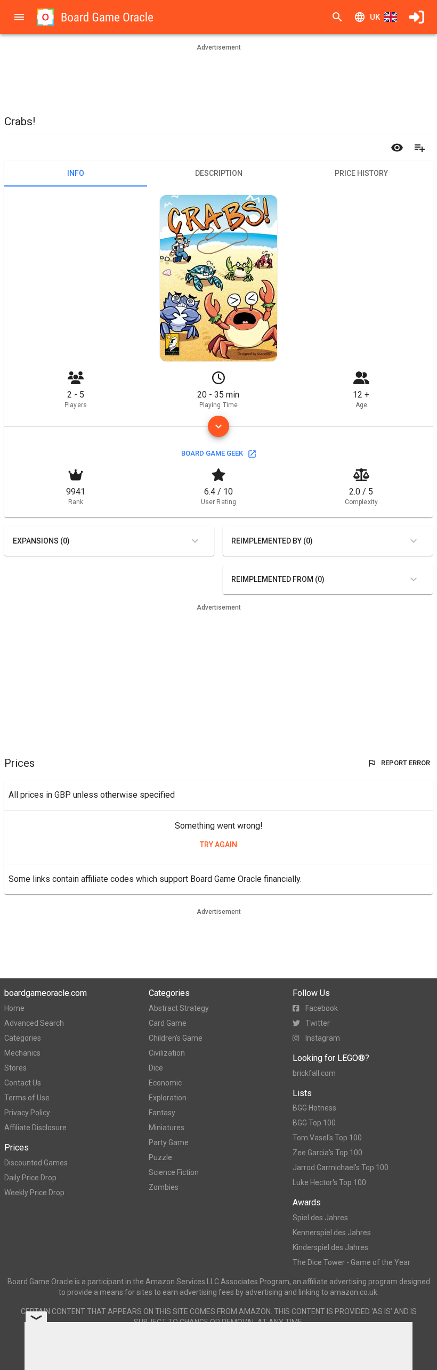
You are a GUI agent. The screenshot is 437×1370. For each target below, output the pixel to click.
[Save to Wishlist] (419, 148)
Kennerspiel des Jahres (332, 1232)
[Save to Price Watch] (397, 148)
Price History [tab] (361, 173)
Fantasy (162, 1112)
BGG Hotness (314, 1108)
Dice (156, 1068)
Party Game (169, 1142)
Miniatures (166, 1127)
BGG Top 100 (314, 1122)
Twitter (317, 1023)
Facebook (321, 1008)
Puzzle (160, 1157)
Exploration (168, 1097)
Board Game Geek (212, 453)
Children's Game (176, 1038)
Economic (165, 1083)
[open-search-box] (337, 17)
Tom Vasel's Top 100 (327, 1137)
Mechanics (22, 1053)
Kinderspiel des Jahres (330, 1247)
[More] (218, 426)
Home (14, 1008)
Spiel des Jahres (320, 1217)
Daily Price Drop (30, 1177)
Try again (218, 844)
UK (375, 17)
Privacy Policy (27, 1112)
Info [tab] (75, 173)
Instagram (322, 1038)
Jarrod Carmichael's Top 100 (341, 1167)
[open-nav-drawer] (19, 17)
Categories (22, 1038)
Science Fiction (174, 1172)
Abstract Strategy (179, 1008)
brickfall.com (314, 1073)
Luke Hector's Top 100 (329, 1182)
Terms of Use (27, 1097)
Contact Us (22, 1083)
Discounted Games (36, 1162)
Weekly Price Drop (34, 1192)
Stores (15, 1068)
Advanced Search (34, 1023)
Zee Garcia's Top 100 (327, 1152)
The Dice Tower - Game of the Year (351, 1262)
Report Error (405, 763)
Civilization (167, 1053)
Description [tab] (218, 173)
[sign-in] (417, 17)
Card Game (168, 1023)
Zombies (164, 1187)
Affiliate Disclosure (35, 1127)
